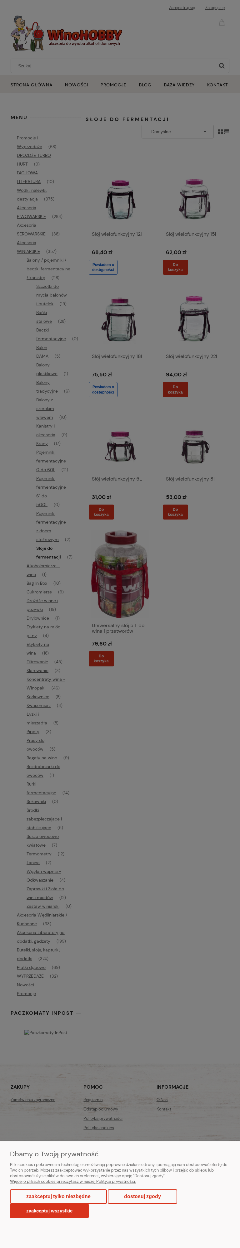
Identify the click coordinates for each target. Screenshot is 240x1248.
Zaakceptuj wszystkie (49, 1210)
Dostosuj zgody (142, 1196)
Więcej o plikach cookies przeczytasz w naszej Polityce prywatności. (73, 1181)
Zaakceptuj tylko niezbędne (58, 1196)
